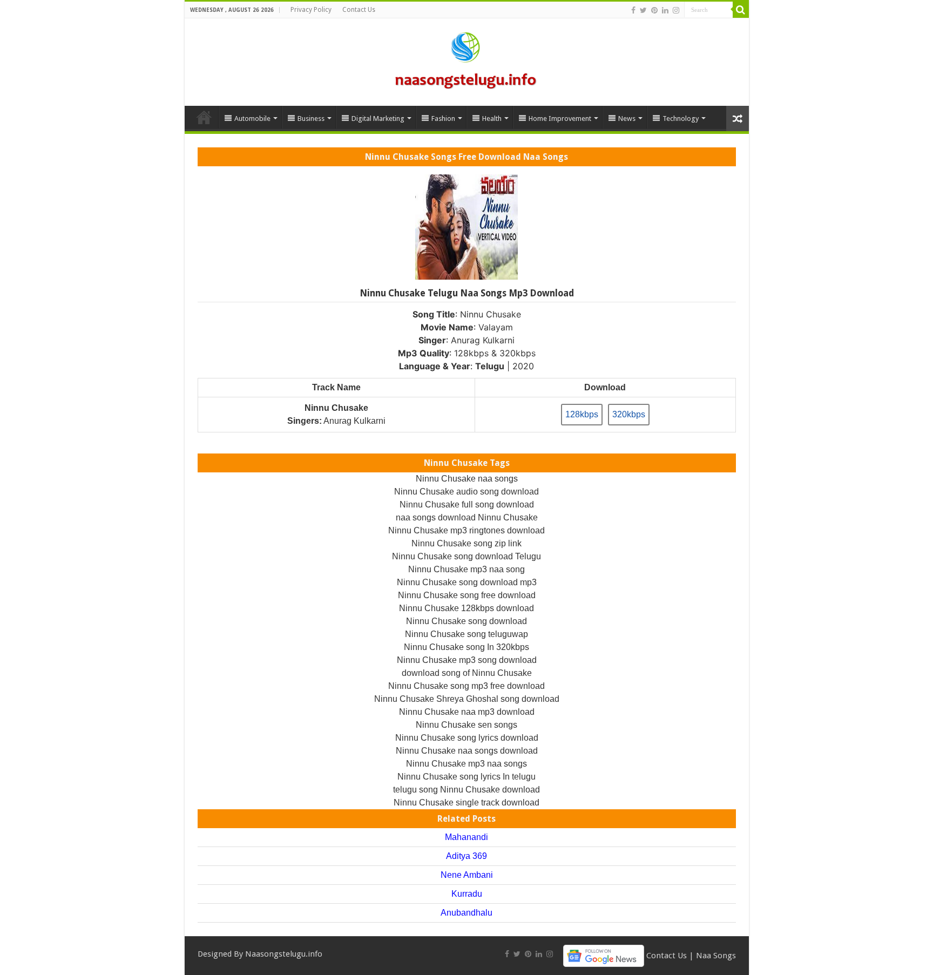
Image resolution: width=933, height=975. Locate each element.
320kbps (628, 414)
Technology (680, 118)
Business (311, 118)
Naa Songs (716, 955)
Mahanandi (466, 837)
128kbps (581, 414)
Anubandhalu (466, 912)
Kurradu (466, 893)
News (626, 118)
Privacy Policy (311, 9)
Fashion (443, 118)
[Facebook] (633, 10)
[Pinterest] (654, 10)
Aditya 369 (466, 856)
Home (204, 117)
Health (492, 118)
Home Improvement (560, 118)
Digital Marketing (377, 118)
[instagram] (676, 10)
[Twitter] (643, 10)
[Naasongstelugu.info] (466, 60)
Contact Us (358, 9)
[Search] (741, 10)
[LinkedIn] (665, 10)
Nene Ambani (467, 874)
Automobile (252, 118)
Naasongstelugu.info (283, 954)
